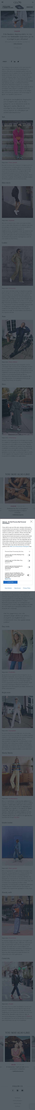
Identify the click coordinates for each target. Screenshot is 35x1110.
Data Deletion (8, 588)
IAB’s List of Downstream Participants (19, 546)
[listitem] (17, 551)
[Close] (31, 522)
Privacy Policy (26, 588)
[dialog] (17, 555)
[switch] (28, 555)
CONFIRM (10, 582)
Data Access (17, 588)
